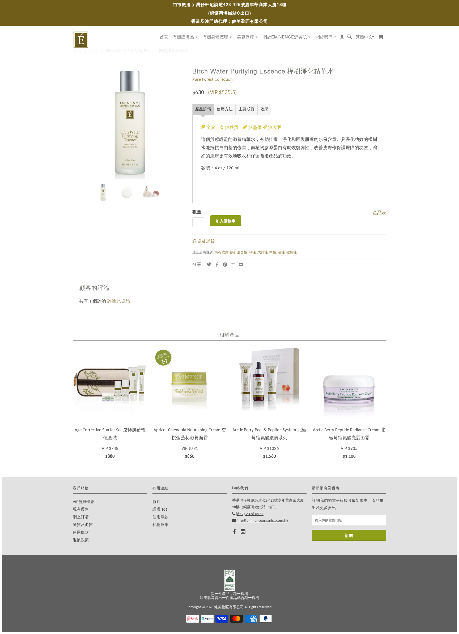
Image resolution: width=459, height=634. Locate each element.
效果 (264, 109)
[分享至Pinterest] (223, 264)
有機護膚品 (185, 37)
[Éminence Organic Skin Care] (110, 39)
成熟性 (262, 252)
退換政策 (81, 540)
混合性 (242, 252)
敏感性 (291, 252)
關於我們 (326, 37)
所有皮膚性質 (225, 252)
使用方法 (225, 109)
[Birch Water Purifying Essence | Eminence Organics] (130, 122)
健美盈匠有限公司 (229, 607)
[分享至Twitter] (207, 264)
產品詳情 (203, 109)
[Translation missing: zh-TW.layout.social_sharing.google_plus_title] (231, 264)
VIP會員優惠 (83, 502)
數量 (196, 212)
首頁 (164, 37)
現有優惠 (81, 510)
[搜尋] (349, 37)
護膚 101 (160, 510)
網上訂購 (81, 517)
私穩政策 (160, 525)
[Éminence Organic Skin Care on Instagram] (243, 531)
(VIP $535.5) (222, 93)
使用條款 (81, 533)
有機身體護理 (217, 37)
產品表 (379, 212)
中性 (272, 252)
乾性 (252, 252)
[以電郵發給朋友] (239, 264)
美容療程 (247, 37)
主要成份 (246, 109)
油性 (281, 252)
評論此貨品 (118, 301)
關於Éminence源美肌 (286, 37)
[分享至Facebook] (215, 264)
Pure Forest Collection (212, 79)
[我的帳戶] (342, 37)
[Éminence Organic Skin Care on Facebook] (234, 531)
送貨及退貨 (203, 241)
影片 (156, 502)
